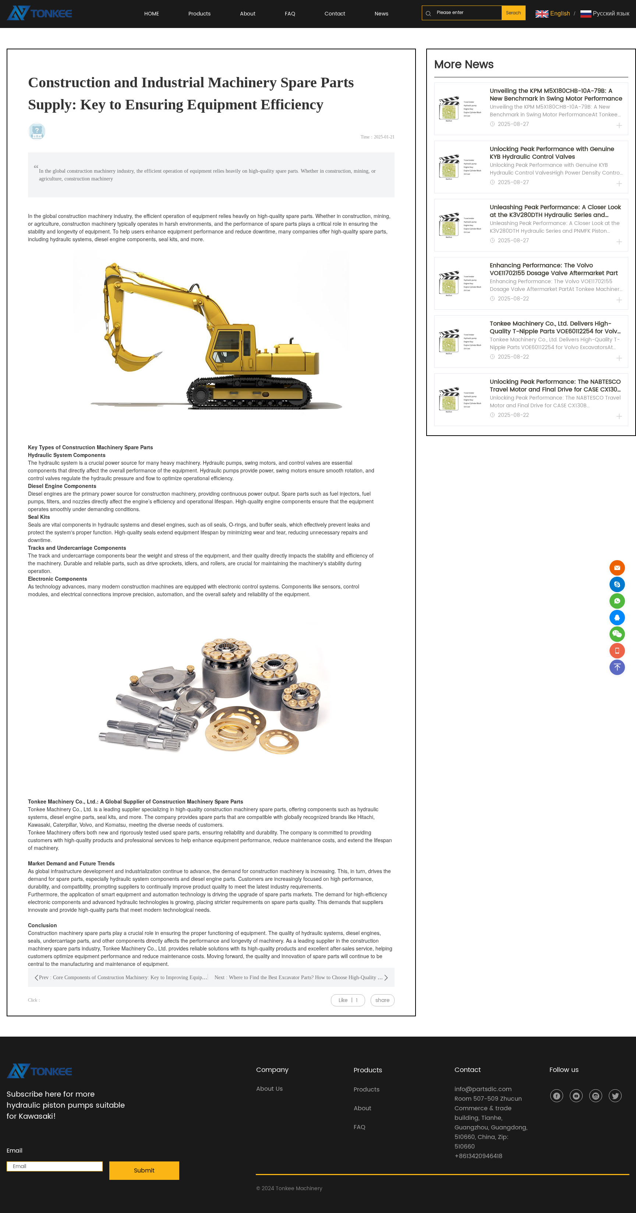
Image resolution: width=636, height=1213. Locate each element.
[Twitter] (615, 1095)
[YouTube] (576, 1095)
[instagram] (595, 1095)
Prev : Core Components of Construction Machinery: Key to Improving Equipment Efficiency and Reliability (153, 977)
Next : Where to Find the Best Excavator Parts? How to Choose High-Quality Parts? (302, 977)
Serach (513, 13)
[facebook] (556, 1095)
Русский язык (610, 13)
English (559, 13)
